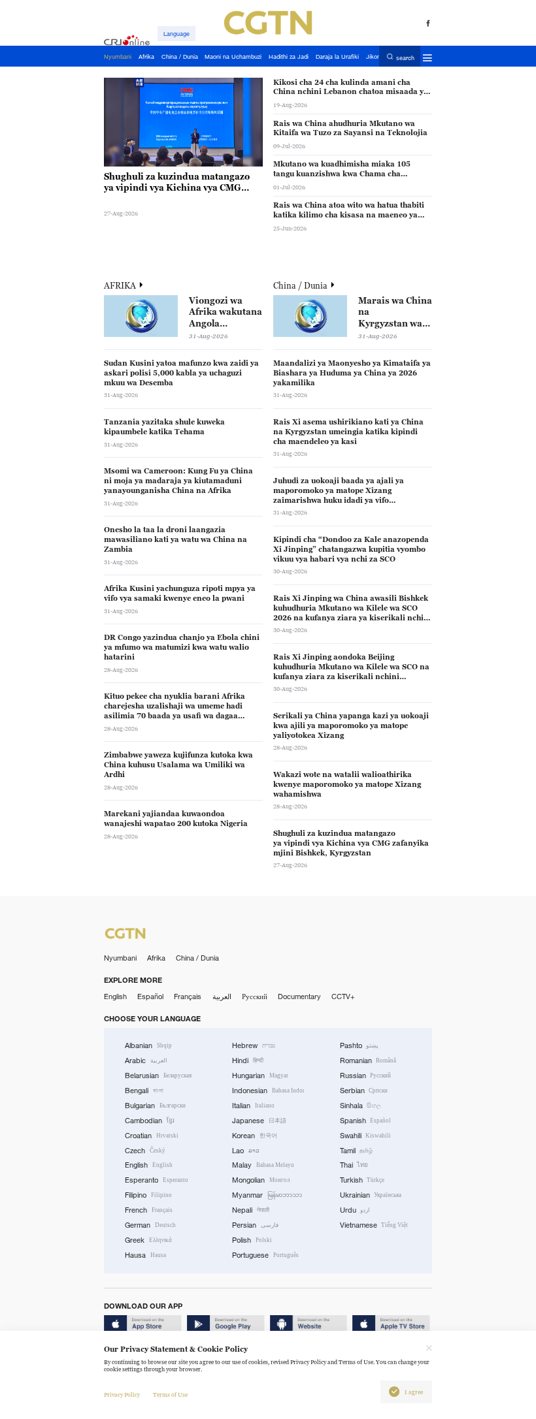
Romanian (368, 1060)
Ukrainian (371, 1195)
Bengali (144, 1090)
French (149, 1210)
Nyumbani (120, 958)
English (115, 996)
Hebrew (253, 1045)
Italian (253, 1105)
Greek (148, 1240)
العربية (221, 996)
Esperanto (156, 1180)
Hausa (145, 1255)
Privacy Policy (122, 1395)
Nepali (250, 1210)
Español (150, 996)
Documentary (299, 996)
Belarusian (158, 1075)
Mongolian (261, 1180)
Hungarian (260, 1075)
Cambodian (150, 1120)
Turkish (362, 1180)
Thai (354, 1165)
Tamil (356, 1150)
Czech (145, 1150)
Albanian (148, 1045)
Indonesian (268, 1090)
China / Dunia (301, 285)
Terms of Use (170, 1395)
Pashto (359, 1045)
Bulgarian (155, 1105)
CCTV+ (343, 996)
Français (187, 996)
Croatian (151, 1135)
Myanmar (267, 1195)
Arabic (146, 1060)
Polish (252, 1240)
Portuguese (265, 1255)
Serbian (364, 1090)
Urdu (355, 1210)
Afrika (156, 958)
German (150, 1225)
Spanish (366, 1120)
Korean (254, 1135)
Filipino (148, 1195)
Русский (254, 996)
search (405, 57)
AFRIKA (121, 285)
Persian (255, 1225)
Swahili (366, 1135)
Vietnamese (374, 1225)
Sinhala (361, 1105)
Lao (246, 1150)
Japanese (259, 1120)
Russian (366, 1075)
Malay (263, 1165)
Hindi (247, 1060)
